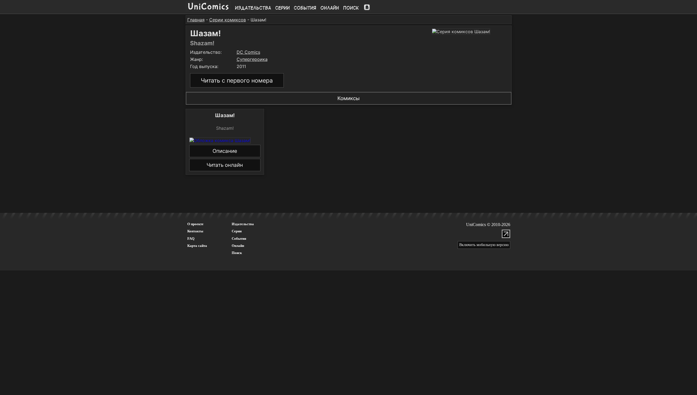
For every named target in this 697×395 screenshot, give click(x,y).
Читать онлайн (224, 165)
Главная (196, 19)
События (305, 8)
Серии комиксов (227, 19)
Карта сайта (197, 246)
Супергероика (252, 59)
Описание (225, 151)
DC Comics (248, 52)
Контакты (195, 231)
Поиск (351, 8)
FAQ (190, 238)
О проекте (195, 224)
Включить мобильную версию (484, 245)
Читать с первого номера (237, 80)
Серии (282, 8)
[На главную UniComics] (208, 10)
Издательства (253, 8)
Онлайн (329, 8)
